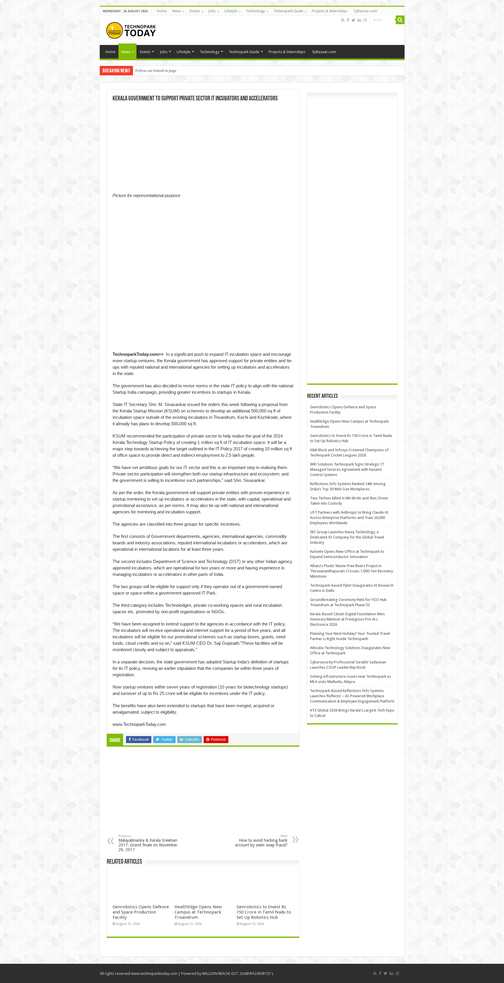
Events (195, 11)
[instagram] (365, 20)
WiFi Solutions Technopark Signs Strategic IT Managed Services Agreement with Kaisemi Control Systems (347, 469)
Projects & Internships (329, 11)
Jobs (212, 11)
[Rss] (343, 20)
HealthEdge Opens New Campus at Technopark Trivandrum (198, 912)
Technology (255, 11)
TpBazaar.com (365, 11)
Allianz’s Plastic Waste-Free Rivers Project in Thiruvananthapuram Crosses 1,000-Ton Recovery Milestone (351, 571)
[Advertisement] (155, 794)
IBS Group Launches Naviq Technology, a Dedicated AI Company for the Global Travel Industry (347, 537)
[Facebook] (348, 20)
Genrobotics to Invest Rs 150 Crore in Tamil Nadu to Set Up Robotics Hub (264, 912)
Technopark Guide (288, 11)
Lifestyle (230, 11)
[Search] (400, 19)
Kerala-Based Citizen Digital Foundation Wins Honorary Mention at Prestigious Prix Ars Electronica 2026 (347, 619)
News (176, 11)
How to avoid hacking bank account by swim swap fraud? (261, 840)
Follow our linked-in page (155, 70)
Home (162, 11)
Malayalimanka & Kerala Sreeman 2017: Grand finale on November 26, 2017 (147, 843)
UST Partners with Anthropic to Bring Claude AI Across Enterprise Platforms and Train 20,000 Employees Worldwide (349, 517)
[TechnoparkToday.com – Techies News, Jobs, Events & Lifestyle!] (132, 29)
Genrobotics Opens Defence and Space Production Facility (141, 912)
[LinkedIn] (359, 20)
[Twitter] (353, 20)
